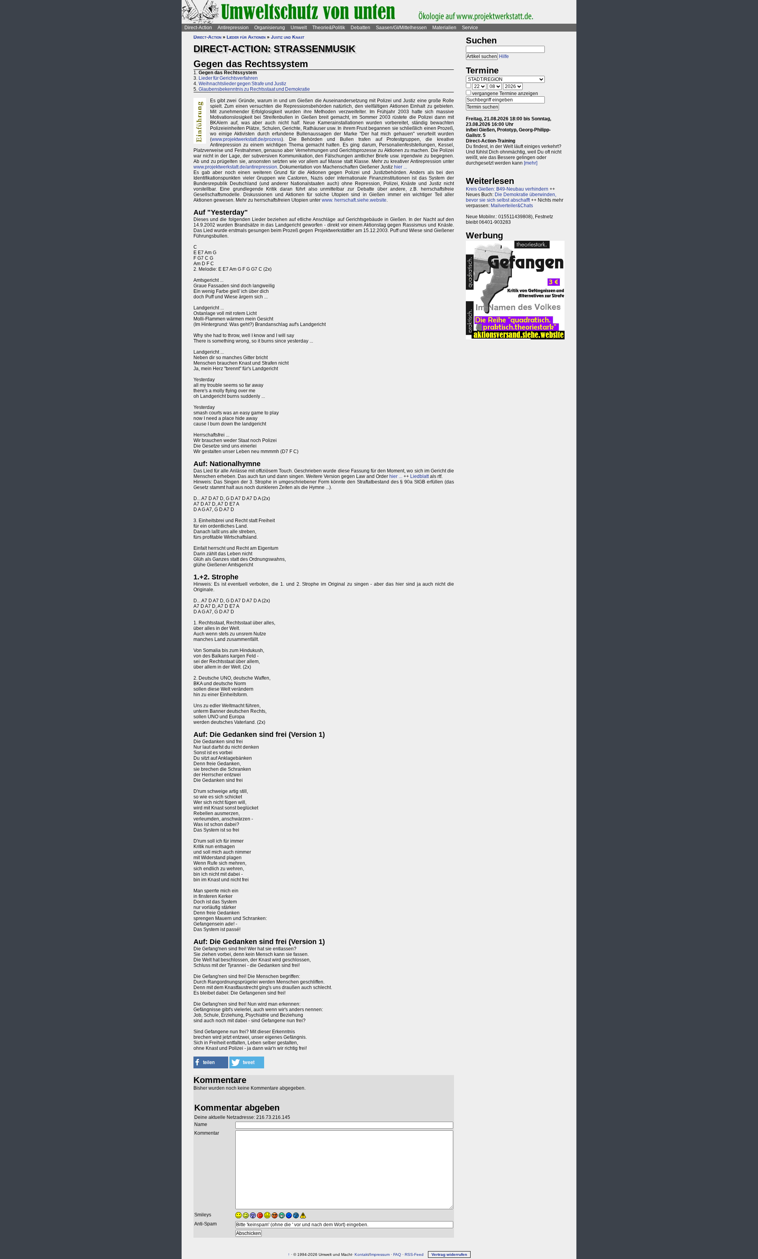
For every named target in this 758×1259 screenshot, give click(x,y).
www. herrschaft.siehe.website (354, 200)
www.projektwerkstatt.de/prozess (246, 139)
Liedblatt (419, 476)
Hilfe (504, 56)
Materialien (444, 27)
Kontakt (362, 1254)
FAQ (397, 1254)
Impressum (380, 1254)
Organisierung (269, 27)
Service (470, 27)
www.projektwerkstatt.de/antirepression (235, 167)
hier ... (400, 167)
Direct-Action (198, 27)
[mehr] (530, 163)
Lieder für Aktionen (246, 37)
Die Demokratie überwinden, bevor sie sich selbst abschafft (511, 197)
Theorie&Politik (328, 27)
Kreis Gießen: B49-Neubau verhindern (507, 189)
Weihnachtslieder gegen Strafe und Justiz (242, 83)
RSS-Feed (414, 1254)
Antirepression (233, 27)
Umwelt (299, 27)
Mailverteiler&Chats (512, 205)
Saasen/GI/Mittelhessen (401, 27)
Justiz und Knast (287, 37)
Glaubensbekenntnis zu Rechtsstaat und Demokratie (254, 89)
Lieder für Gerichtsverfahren (228, 78)
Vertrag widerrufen (449, 1254)
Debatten (360, 27)
